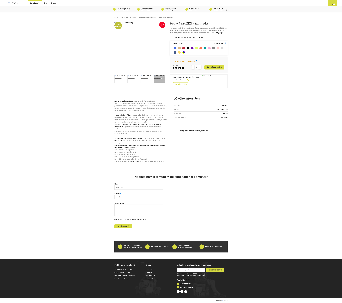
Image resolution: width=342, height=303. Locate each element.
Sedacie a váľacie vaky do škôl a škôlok (144, 17)
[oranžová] (200, 48)
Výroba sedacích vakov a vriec (123, 269)
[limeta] (196, 48)
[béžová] (179, 48)
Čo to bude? (34, 3)
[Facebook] (178, 291)
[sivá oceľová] (213, 48)
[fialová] (192, 48)
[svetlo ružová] (218, 48)
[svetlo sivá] (222, 48)
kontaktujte (134, 161)
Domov (116, 17)
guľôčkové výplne (160, 246)
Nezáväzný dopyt (181, 84)
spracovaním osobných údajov (135, 219)
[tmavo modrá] (175, 52)
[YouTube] (185, 291)
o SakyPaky (149, 269)
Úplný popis (219, 33)
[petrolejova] (205, 48)
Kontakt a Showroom (152, 279)
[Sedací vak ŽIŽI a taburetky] (139, 47)
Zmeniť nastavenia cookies (122, 279)
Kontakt (53, 3)
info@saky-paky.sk (186, 287)
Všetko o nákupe (150, 275)
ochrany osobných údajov (183, 275)
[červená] (183, 48)
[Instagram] (181, 291)
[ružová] (209, 48)
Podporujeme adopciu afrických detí (124, 275)
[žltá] (179, 52)
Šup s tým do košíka (214, 67)
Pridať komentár (123, 226)
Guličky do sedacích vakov (122, 272)
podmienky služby (196, 275)
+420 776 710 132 (185, 284)
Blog (45, 3)
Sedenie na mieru (126, 17)
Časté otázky (149, 272)
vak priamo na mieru (192, 80)
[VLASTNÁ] (183, 52)
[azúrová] (175, 48)
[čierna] (188, 48)
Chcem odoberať (215, 270)
